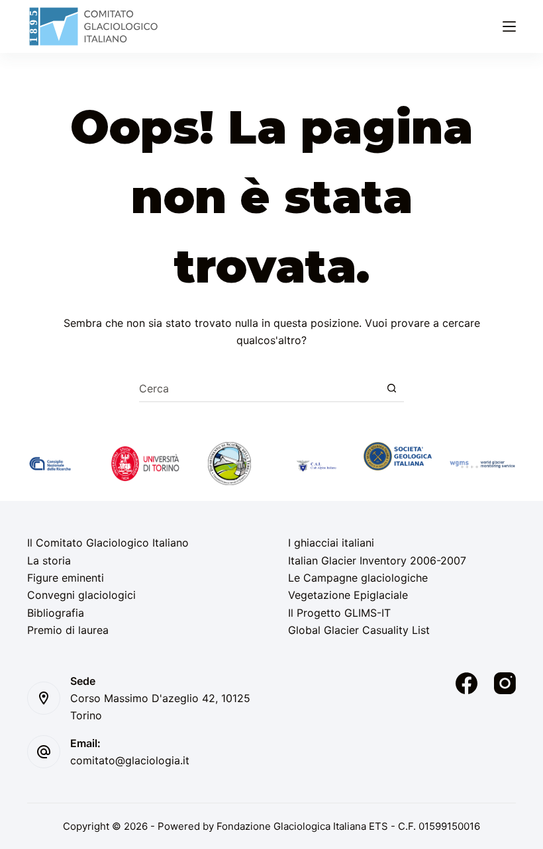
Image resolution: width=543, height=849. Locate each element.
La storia (49, 560)
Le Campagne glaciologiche (358, 577)
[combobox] (259, 388)
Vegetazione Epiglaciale (348, 595)
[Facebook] (466, 683)
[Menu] (509, 26)
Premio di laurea (68, 630)
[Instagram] (505, 683)
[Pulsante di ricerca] (391, 388)
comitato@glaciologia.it (129, 760)
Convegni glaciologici (81, 595)
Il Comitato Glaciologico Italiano (108, 542)
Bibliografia (55, 612)
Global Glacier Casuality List (359, 630)
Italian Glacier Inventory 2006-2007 (377, 560)
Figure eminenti (65, 577)
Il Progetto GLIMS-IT (339, 612)
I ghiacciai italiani (331, 542)
